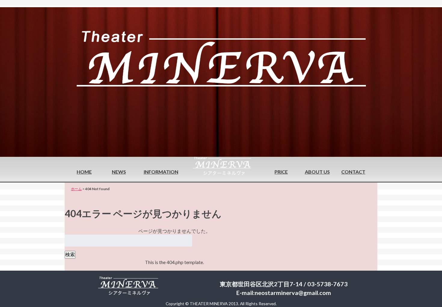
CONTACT (353, 172)
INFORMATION (161, 172)
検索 (70, 254)
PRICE (281, 172)
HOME (84, 172)
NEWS (119, 172)
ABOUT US (317, 172)
